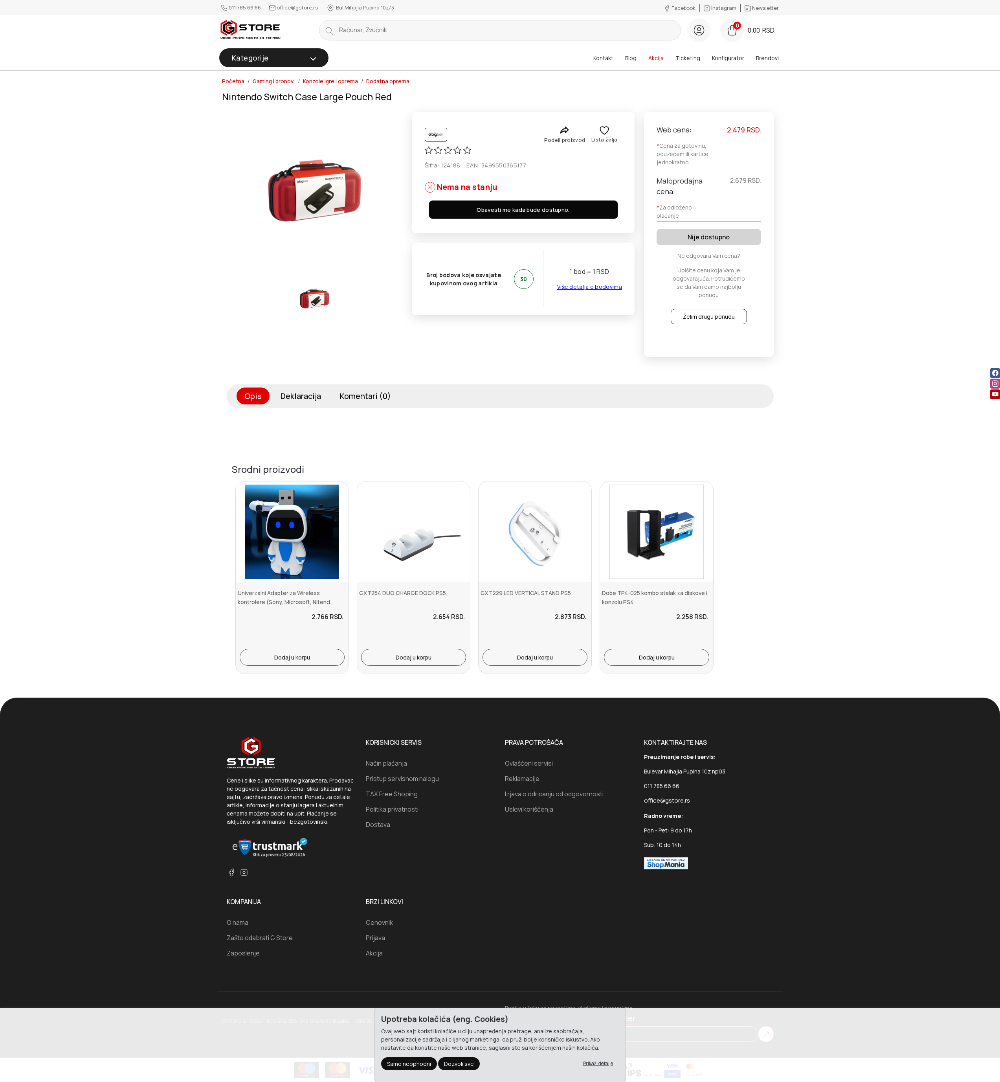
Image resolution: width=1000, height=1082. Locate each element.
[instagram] (995, 383)
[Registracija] (699, 30)
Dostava (378, 824)
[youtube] (995, 394)
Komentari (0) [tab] (365, 396)
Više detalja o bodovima (589, 286)
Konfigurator (728, 58)
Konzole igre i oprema (330, 81)
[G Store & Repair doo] (250, 30)
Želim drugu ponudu (709, 316)
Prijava (375, 937)
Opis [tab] (253, 396)
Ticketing (687, 58)
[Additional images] (314, 298)
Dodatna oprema (387, 81)
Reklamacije (522, 778)
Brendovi (767, 58)
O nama (237, 922)
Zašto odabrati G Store (260, 937)
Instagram (724, 7)
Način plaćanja (386, 763)
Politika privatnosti (392, 809)
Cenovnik (379, 922)
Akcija (656, 58)
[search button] (329, 30)
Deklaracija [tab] (301, 396)
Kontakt (603, 58)
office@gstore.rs (297, 7)
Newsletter (765, 7)
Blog (631, 58)
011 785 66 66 (245, 7)
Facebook (683, 7)
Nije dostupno (709, 237)
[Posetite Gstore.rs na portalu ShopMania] (666, 862)
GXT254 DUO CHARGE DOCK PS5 (402, 593)
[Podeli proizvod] (564, 130)
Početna (233, 81)
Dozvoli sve (459, 1063)
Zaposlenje (243, 953)
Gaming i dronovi (274, 81)
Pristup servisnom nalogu (402, 778)
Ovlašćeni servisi (529, 763)
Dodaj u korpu (292, 657)
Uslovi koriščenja (529, 809)
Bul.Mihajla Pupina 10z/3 (364, 7)
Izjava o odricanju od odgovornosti (554, 794)
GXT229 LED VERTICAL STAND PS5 (526, 593)
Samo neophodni (409, 1063)
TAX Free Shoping (392, 794)
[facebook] (995, 373)
